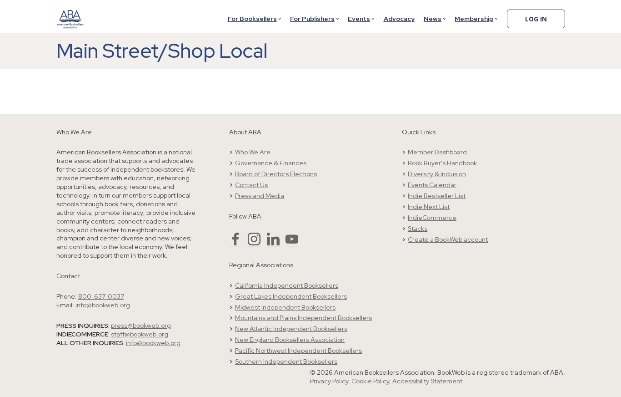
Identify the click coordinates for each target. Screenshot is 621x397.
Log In (536, 19)
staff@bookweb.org (139, 334)
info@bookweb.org (102, 305)
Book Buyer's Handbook (442, 163)
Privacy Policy (329, 381)
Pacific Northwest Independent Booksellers (298, 350)
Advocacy (399, 19)
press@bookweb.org (141, 325)
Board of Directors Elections (276, 174)
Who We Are (252, 152)
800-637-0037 (101, 296)
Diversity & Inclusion (437, 174)
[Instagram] (254, 243)
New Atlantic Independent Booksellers (291, 329)
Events (359, 19)
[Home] (70, 13)
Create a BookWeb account (448, 239)
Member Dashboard (437, 152)
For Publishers (312, 19)
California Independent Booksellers (286, 285)
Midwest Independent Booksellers (285, 307)
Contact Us (251, 185)
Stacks (417, 228)
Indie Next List (429, 207)
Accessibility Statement (427, 381)
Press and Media (259, 196)
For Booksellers (252, 19)
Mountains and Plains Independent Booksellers (303, 318)
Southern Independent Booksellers (286, 361)
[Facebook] (235, 243)
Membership (474, 19)
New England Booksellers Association (290, 340)
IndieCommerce (432, 218)
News (432, 19)
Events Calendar (432, 185)
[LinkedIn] (273, 243)
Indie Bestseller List (437, 196)
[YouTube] (291, 243)
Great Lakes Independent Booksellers (291, 296)
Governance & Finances (270, 163)
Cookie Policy (370, 381)
